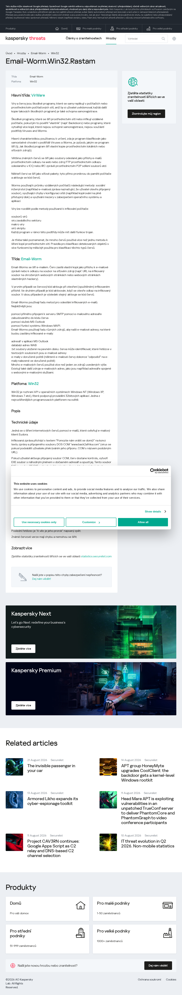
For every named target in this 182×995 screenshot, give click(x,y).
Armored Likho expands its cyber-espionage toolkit (52, 801)
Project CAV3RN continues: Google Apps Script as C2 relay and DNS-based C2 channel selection (53, 848)
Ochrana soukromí (149, 979)
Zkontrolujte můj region (146, 113)
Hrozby (111, 38)
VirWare (38, 95)
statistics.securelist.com (96, 556)
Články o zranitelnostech (84, 38)
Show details (153, 511)
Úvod (9, 53)
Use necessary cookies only (39, 522)
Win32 (55, 53)
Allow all (143, 522)
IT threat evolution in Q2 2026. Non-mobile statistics (147, 844)
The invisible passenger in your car (51, 768)
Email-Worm (38, 53)
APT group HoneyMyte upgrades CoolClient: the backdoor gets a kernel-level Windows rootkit (147, 773)
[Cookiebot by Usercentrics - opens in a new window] (152, 470)
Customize (89, 522)
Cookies (171, 979)
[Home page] (27, 38)
